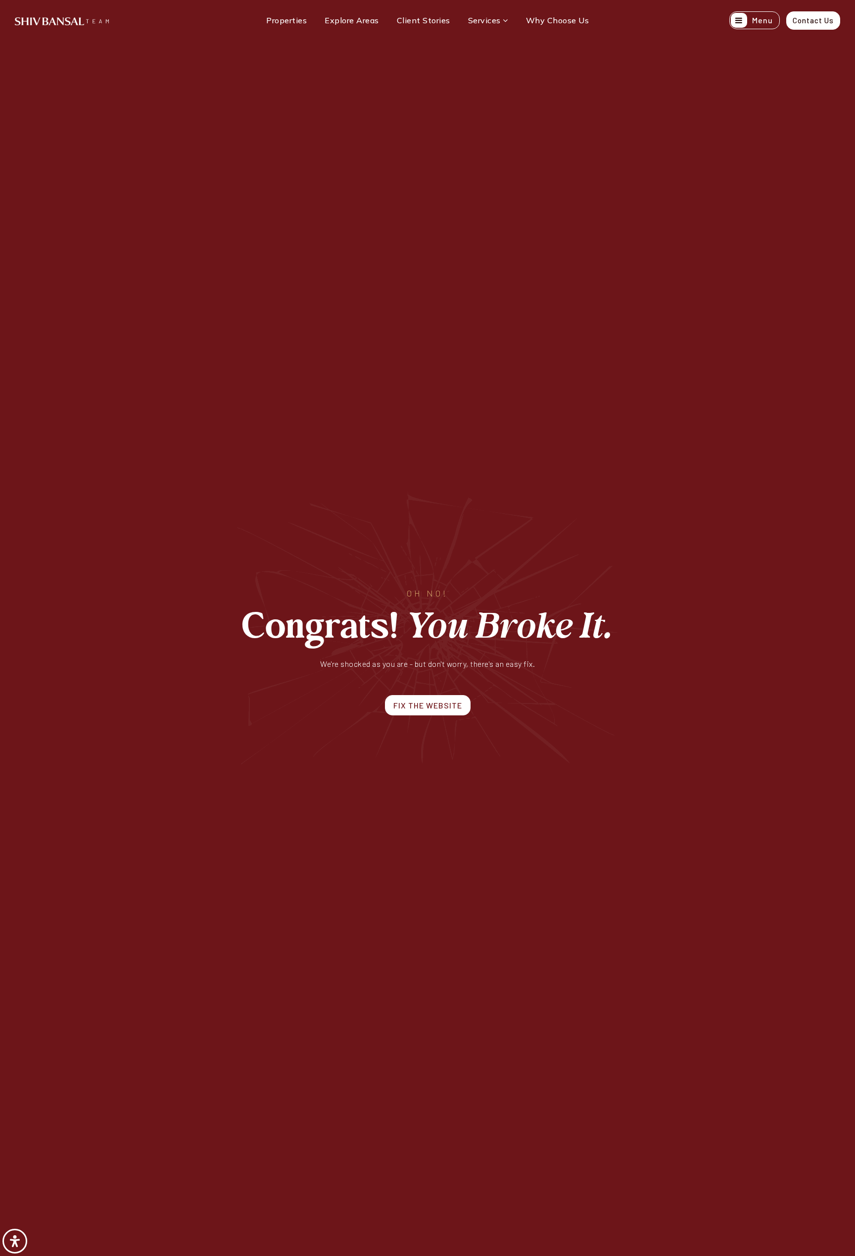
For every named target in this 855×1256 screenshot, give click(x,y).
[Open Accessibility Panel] (14, 1241)
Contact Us (813, 20)
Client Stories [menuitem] (423, 20)
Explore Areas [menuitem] (352, 20)
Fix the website (427, 705)
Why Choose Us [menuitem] (557, 20)
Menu (761, 20)
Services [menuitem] (485, 20)
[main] (427, 628)
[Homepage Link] (62, 20)
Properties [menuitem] (286, 20)
